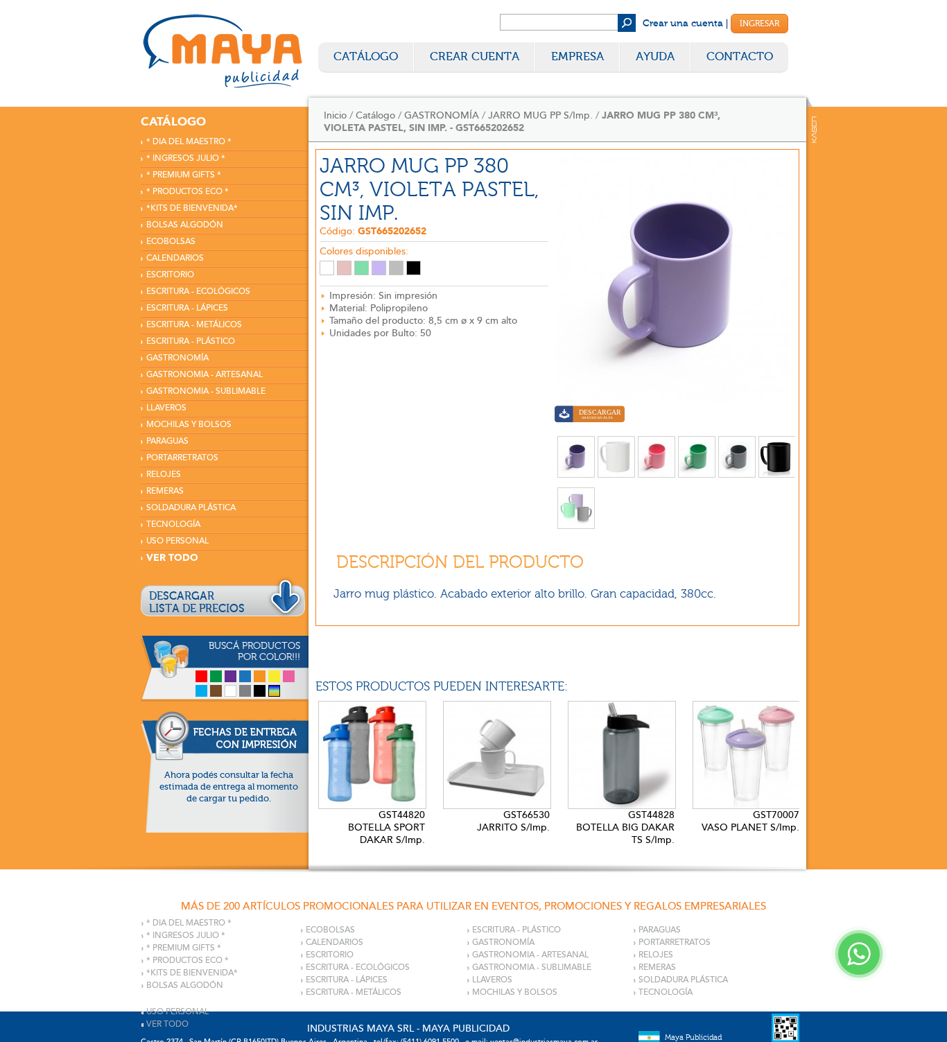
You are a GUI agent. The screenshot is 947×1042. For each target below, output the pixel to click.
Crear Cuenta (474, 56)
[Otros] (274, 691)
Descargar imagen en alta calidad (590, 416)
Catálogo (365, 56)
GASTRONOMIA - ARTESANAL (204, 375)
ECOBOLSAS (171, 241)
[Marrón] (216, 691)
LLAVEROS (166, 408)
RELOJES (163, 474)
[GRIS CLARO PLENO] (396, 268)
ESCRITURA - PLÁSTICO (190, 341)
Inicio (335, 115)
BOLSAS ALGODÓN (184, 225)
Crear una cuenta (683, 23)
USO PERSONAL (177, 541)
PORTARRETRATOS (182, 458)
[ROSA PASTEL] (344, 268)
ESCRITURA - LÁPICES (187, 308)
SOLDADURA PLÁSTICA (191, 508)
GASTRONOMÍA (177, 358)
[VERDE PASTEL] (361, 268)
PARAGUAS (167, 441)
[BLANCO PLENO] (327, 268)
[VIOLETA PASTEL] (379, 268)
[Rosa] (289, 676)
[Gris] (245, 691)
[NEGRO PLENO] (413, 268)
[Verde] (216, 676)
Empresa (577, 56)
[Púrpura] (230, 676)
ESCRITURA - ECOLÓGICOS (198, 291)
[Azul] (245, 676)
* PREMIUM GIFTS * (183, 175)
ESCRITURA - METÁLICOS (194, 325)
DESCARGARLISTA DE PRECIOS (197, 602)
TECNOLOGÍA (173, 524)
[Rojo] (201, 676)
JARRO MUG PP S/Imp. (540, 115)
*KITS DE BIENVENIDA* (192, 208)
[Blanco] (230, 691)
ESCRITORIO (170, 275)
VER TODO (172, 558)
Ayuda (655, 56)
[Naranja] (260, 676)
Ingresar (759, 23)
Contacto (739, 56)
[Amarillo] (274, 676)
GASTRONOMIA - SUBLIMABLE (206, 391)
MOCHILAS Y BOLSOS (189, 424)
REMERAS (165, 491)
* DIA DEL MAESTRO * (189, 142)
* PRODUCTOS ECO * (187, 191)
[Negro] (260, 691)
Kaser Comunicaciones (814, 129)
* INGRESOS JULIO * (185, 158)
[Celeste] (201, 691)
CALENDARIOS (175, 258)
